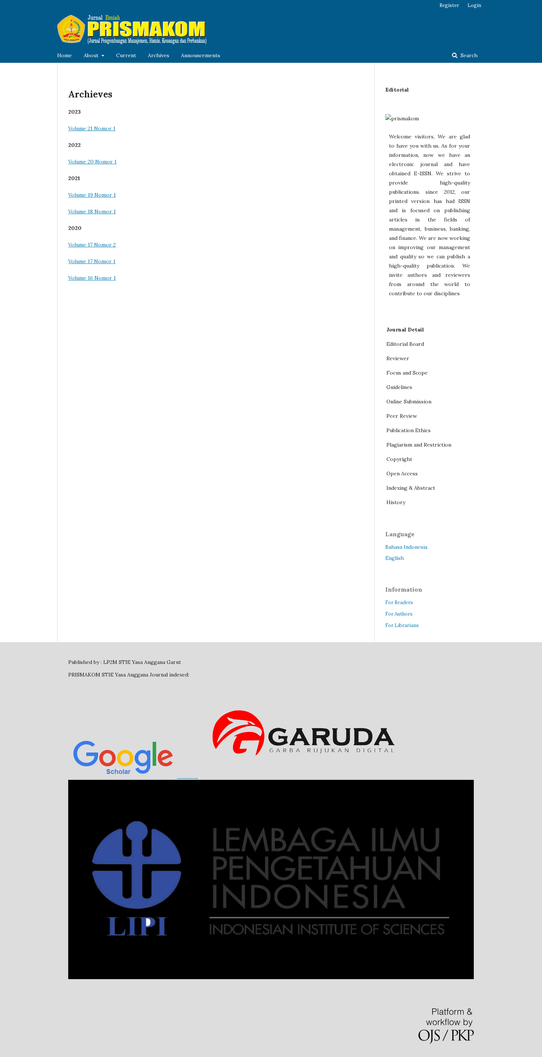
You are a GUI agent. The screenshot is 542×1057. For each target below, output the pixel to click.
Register (449, 5)
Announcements (200, 55)
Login (474, 5)
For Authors (399, 614)
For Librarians (402, 625)
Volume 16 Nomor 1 (92, 278)
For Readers (399, 602)
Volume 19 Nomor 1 (92, 195)
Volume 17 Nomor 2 (92, 244)
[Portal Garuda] (303, 776)
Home (64, 55)
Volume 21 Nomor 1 (91, 128)
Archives (158, 55)
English (394, 558)
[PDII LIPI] (271, 977)
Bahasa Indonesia (406, 547)
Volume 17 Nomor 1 (91, 261)
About (92, 55)
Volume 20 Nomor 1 (92, 161)
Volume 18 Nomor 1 (92, 211)
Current (126, 55)
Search (468, 55)
